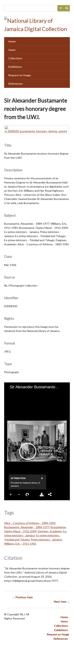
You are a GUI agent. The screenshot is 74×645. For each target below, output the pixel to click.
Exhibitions (15, 66)
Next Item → (62, 601)
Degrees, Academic (50, 531)
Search (67, 8)
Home (12, 41)
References (15, 83)
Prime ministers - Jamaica (46, 539)
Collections (15, 58)
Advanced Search (60, 8)
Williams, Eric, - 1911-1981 (20, 543)
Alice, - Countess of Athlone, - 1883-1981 (29, 523)
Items (12, 49)
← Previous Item (22, 597)
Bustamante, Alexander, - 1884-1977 (26, 527)
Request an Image (19, 75)
